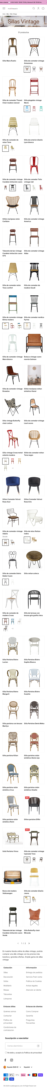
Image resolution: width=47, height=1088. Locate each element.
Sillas (7, 14)
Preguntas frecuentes (30, 1021)
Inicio (4, 14)
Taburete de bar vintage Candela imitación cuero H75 (12, 253)
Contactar (8, 1016)
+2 (12, 628)
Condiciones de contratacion (10, 1028)
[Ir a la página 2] (29, 943)
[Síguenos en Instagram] (11, 1060)
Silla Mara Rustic (9, 61)
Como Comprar (32, 1011)
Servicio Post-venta (34, 977)
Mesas (6, 990)
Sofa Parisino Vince (10, 851)
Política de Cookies (34, 981)
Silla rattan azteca (31, 573)
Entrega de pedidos (34, 972)
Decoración (8, 977)
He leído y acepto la (24, 1053)
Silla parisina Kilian (10, 755)
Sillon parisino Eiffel (32, 819)
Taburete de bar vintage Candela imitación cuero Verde (12, 932)
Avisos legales (32, 985)
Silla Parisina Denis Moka (34, 723)
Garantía (29, 1016)
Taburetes (8, 994)
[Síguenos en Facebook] (5, 1060)
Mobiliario (7, 985)
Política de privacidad (8, 1021)
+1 (12, 468)
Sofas (6, 981)
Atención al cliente (33, 990)
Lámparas (8, 999)
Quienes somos (10, 1011)
